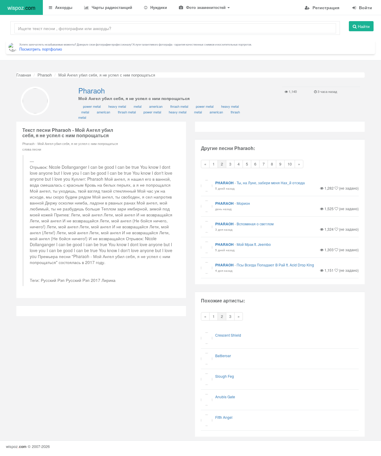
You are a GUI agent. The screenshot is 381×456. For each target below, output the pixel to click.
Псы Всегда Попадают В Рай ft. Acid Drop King (275, 264)
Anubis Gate (225, 396)
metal (137, 106)
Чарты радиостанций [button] (111, 7)
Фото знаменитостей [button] (206, 7)
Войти (365, 7)
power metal (92, 106)
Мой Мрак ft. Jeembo (254, 244)
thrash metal (179, 106)
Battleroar (223, 355)
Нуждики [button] (158, 7)
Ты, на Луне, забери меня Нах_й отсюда (271, 182)
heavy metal (117, 106)
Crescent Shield (228, 335)
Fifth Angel (223, 417)
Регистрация (325, 7)
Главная (23, 75)
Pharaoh (45, 75)
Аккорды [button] (63, 7)
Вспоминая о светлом (255, 223)
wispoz (21, 7)
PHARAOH (224, 182)
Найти (363, 26)
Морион (243, 203)
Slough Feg (224, 376)
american (156, 106)
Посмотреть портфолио (40, 49)
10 (290, 164)
